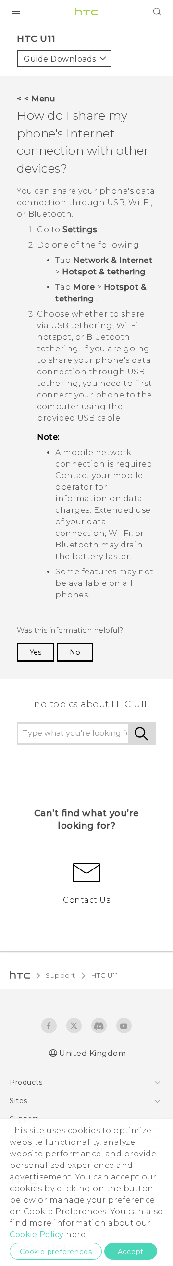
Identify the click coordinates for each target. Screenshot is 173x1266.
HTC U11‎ (105, 975)
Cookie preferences (56, 1251)
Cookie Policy (37, 1234)
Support (60, 975)
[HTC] (86, 11)
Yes (35, 652)
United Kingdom (92, 1053)
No (75, 652)
